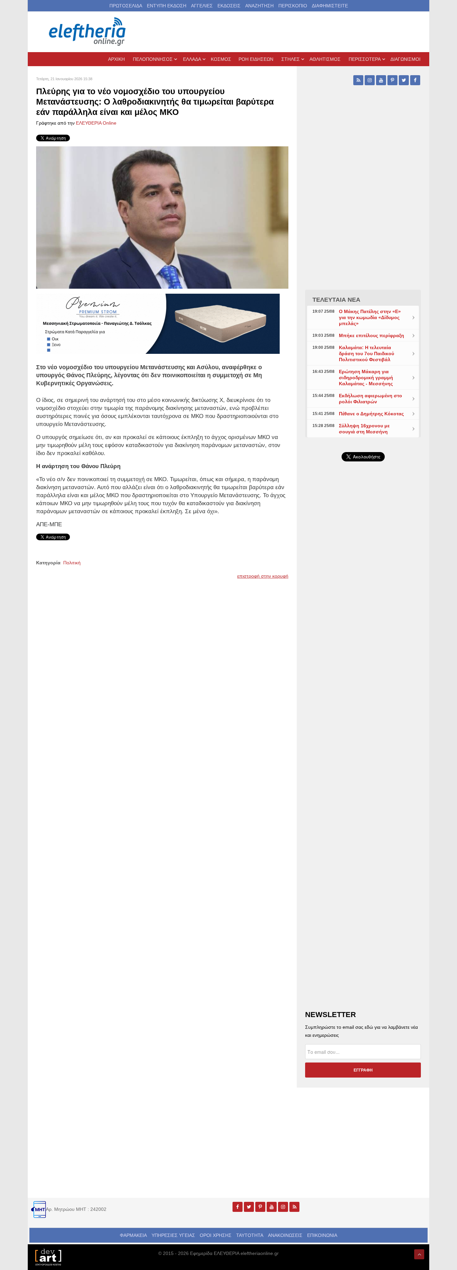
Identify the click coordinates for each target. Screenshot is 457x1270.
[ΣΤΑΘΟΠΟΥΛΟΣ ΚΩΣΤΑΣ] (48, 1256)
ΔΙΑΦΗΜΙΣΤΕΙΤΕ (330, 5)
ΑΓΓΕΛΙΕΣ (202, 5)
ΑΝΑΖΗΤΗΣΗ (259, 5)
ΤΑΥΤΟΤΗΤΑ (249, 1235)
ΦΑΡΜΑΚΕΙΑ (133, 1235)
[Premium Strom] (158, 323)
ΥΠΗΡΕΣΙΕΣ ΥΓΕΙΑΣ (173, 1235)
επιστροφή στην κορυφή (262, 576)
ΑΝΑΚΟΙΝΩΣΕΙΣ (285, 1235)
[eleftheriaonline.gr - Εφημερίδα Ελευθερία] (88, 31)
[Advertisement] (363, 625)
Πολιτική (72, 562)
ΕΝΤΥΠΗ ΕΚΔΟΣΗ (166, 5)
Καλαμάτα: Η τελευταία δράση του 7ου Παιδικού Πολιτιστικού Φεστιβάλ (366, 353)
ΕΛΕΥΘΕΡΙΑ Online (96, 123)
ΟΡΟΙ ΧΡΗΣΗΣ (216, 1235)
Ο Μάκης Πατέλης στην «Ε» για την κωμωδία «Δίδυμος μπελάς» (370, 317)
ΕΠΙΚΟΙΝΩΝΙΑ (322, 1235)
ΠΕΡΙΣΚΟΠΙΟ (292, 5)
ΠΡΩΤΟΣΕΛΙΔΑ (125, 5)
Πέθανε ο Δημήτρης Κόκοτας (371, 413)
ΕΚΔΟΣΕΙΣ (229, 5)
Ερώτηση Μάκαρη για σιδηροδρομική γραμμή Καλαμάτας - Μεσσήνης (366, 377)
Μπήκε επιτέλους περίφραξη (371, 335)
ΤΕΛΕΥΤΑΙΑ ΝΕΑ (336, 299)
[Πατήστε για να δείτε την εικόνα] (162, 217)
